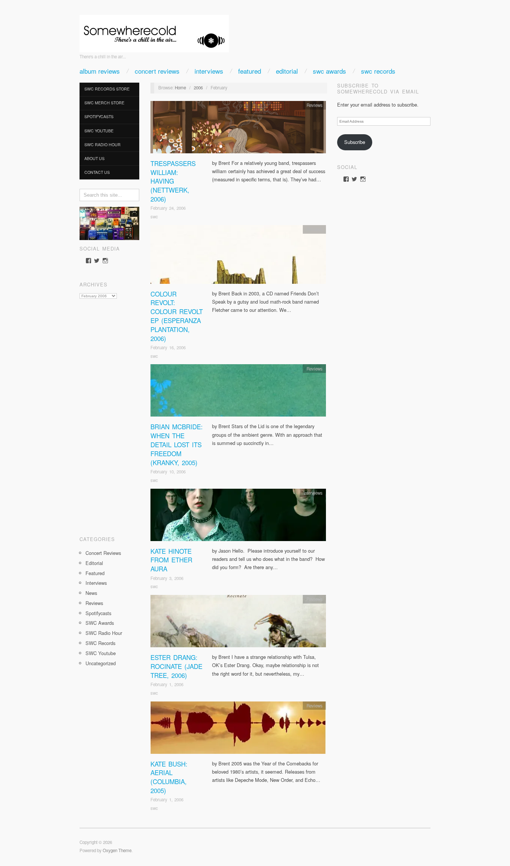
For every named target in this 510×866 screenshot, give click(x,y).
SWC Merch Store (104, 102)
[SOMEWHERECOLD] (154, 31)
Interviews (209, 71)
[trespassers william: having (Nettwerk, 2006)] (238, 129)
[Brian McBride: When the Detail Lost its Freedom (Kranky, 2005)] (238, 392)
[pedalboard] (109, 222)
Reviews (94, 602)
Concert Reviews (157, 71)
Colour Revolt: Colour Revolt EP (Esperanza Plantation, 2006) (176, 316)
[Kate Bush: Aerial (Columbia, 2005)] (238, 729)
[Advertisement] (109, 415)
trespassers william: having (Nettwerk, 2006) (173, 181)
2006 (198, 87)
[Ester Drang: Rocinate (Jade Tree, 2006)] (238, 623)
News (91, 592)
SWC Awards (329, 71)
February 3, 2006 (166, 578)
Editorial (287, 71)
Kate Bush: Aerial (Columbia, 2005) (168, 777)
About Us (94, 158)
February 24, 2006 (168, 208)
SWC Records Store (107, 89)
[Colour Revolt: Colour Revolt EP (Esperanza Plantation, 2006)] (238, 256)
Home (180, 87)
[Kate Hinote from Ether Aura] (238, 516)
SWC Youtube (98, 130)
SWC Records (378, 71)
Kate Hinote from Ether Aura (171, 560)
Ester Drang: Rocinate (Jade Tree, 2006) (176, 666)
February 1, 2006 (166, 684)
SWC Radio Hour (102, 144)
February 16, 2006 (168, 347)
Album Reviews (100, 71)
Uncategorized (100, 663)
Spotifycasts (98, 116)
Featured (249, 71)
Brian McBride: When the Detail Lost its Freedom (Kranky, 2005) (176, 444)
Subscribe (354, 141)
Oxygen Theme (117, 850)
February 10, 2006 (168, 472)
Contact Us (97, 172)
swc (154, 216)
